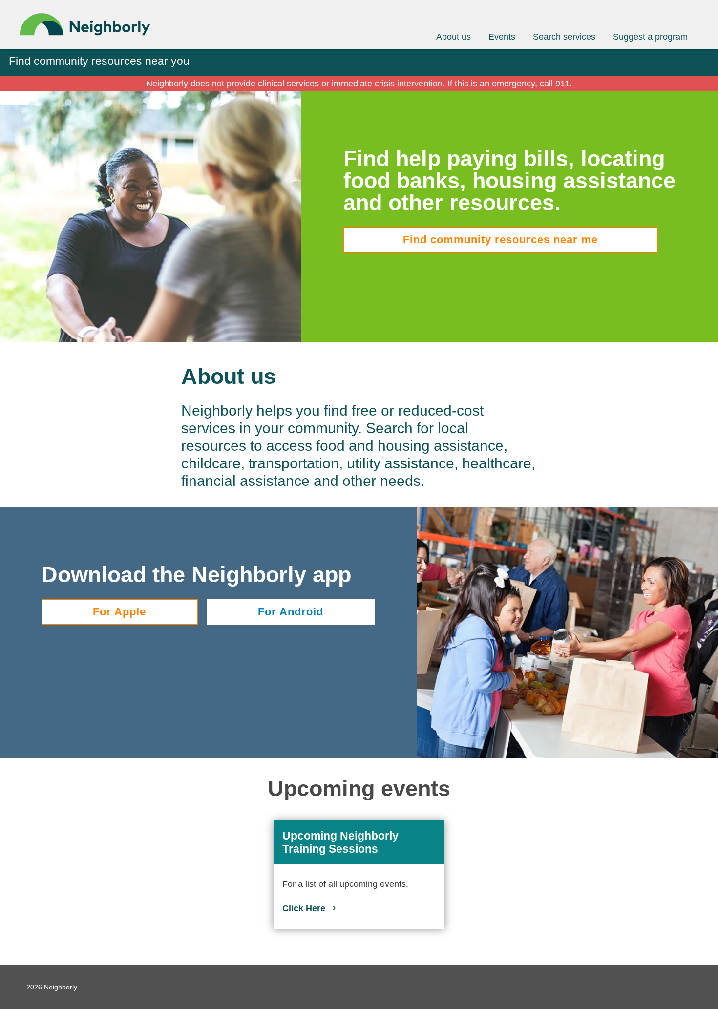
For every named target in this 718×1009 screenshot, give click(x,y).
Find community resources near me (500, 239)
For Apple (119, 612)
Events (501, 37)
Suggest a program (650, 37)
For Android (290, 612)
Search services (564, 37)
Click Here (305, 908)
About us (453, 37)
